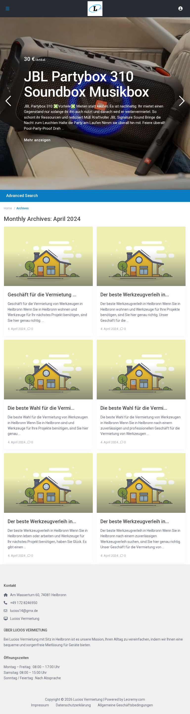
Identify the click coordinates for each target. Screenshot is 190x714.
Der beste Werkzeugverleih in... (134, 294)
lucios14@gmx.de (24, 611)
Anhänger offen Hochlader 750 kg (78, 84)
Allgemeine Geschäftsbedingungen (125, 705)
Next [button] (182, 103)
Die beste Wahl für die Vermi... (41, 408)
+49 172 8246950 (23, 603)
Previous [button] (8, 103)
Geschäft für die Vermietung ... (42, 294)
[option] (95, 103)
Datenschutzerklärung (73, 705)
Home (8, 208)
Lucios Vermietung (24, 619)
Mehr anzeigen (37, 140)
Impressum (40, 705)
